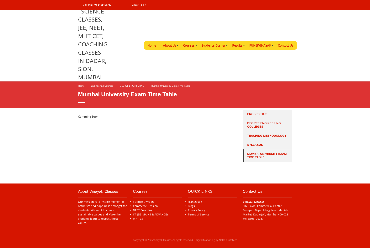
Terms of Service (198, 214)
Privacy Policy (196, 210)
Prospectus (257, 114)
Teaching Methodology (267, 135)
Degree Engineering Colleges (264, 124)
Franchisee (195, 202)
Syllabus (255, 144)
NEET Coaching (142, 210)
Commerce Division (145, 206)
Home (151, 45)
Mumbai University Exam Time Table (267, 155)
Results (237, 45)
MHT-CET (139, 218)
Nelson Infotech (228, 240)
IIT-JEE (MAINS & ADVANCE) (150, 214)
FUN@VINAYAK (260, 45)
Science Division (143, 202)
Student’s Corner (213, 45)
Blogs (191, 206)
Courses (189, 45)
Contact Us (285, 45)
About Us (169, 45)
